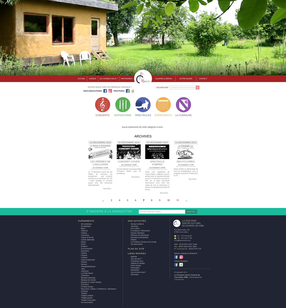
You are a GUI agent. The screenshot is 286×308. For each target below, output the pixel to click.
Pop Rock (85, 284)
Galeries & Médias (163, 79)
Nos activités (137, 221)
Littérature (85, 275)
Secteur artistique (137, 233)
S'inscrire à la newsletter (110, 211)
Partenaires (126, 79)
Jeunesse (85, 271)
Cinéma (84, 233)
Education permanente (139, 237)
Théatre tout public (88, 300)
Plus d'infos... (107, 188)
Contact (203, 79)
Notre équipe (186, 79)
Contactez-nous (137, 261)
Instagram (110, 91)
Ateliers (134, 240)
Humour (84, 264)
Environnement (87, 249)
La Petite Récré (87, 273)
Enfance (84, 246)
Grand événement (88, 260)
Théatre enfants (87, 296)
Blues (83, 228)
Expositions (122, 115)
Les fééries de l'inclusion (100, 163)
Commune (85, 235)
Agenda (92, 79)
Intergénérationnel (88, 266)
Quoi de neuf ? (136, 259)
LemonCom (179, 279)
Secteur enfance (137, 224)
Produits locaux (87, 287)
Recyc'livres (186, 161)
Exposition (85, 251)
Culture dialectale (87, 240)
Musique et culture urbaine (91, 282)
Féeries (84, 253)
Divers (83, 244)
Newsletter (135, 270)
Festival (84, 255)
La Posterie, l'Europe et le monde (143, 242)
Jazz (83, 269)
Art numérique (86, 224)
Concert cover (129, 161)
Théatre (84, 293)
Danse (83, 242)
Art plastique (86, 226)
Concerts (102, 115)
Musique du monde (88, 280)
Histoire (84, 262)
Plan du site (136, 249)
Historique (135, 274)
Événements (163, 115)
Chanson (84, 231)
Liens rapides (137, 253)
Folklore (84, 258)
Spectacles (143, 115)
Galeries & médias (138, 263)
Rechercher (162, 87)
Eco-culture (135, 228)
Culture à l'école (87, 237)
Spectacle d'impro (157, 163)
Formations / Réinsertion (140, 231)
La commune (183, 115)
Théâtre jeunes (87, 298)
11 (177, 200)
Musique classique (88, 278)
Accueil (81, 79)
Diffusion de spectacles (140, 235)
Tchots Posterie (130, 91)
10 (168, 200)
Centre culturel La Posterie (105, 91)
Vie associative (87, 302)
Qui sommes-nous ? (109, 79)
